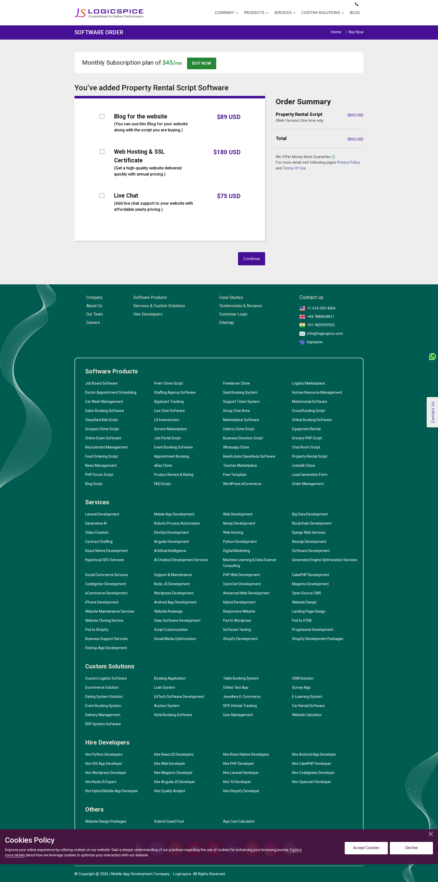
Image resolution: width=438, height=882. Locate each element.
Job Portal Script (167, 438)
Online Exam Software (103, 438)
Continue (251, 259)
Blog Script (93, 484)
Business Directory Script (243, 438)
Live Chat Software (169, 411)
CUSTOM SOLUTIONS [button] (320, 13)
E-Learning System (307, 697)
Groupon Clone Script (102, 429)
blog (355, 13)
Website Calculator (307, 715)
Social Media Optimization (175, 639)
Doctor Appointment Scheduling (110, 392)
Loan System (164, 687)
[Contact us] (356, 4)
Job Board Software (101, 383)
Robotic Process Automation (177, 523)
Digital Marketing (236, 551)
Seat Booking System (240, 392)
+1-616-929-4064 (321, 308)
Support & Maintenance (173, 575)
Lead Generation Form (309, 475)
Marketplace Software (241, 420)
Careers (93, 322)
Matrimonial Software (309, 402)
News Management (101, 465)
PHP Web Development (241, 575)
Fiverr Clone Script (168, 383)
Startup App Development (106, 648)
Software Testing (237, 630)
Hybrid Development (239, 602)
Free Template (234, 475)
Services (97, 502)
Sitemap (226, 322)
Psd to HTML (302, 620)
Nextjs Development (239, 523)
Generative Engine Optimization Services (324, 560)
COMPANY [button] (224, 13)
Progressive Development (312, 630)
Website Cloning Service (104, 620)
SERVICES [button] (282, 13)
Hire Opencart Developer (311, 782)
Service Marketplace (170, 429)
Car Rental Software (308, 706)
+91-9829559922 (321, 325)
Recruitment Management (106, 447)
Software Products (150, 297)
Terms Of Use (294, 168)
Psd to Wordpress (237, 620)
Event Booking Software (173, 447)
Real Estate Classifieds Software (249, 456)
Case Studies (231, 297)
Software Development (311, 551)
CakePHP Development (310, 575)
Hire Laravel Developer (241, 773)
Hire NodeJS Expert (100, 782)
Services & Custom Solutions (159, 305)
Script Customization (171, 630)
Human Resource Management (317, 392)
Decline (411, 848)
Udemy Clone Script (238, 429)
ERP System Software (103, 724)
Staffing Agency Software (175, 392)
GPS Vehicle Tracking (240, 706)
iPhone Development (102, 602)
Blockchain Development (312, 523)
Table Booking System (241, 678)
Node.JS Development (172, 584)
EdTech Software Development (179, 697)
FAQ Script (162, 484)
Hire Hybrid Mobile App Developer (111, 791)
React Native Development (106, 551)
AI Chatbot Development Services (181, 560)
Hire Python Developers (103, 754)
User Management (238, 715)
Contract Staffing (99, 542)
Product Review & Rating (173, 475)
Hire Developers (147, 314)
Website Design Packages (105, 821)
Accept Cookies (366, 848)
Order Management (308, 484)
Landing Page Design (308, 611)
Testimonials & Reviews (240, 305)
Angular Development (171, 542)
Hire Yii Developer (237, 782)
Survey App (301, 687)
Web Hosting (233, 532)
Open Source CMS (306, 593)
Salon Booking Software (104, 411)
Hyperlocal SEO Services (104, 560)
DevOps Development (171, 532)
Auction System (167, 706)
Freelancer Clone (236, 383)
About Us (94, 305)
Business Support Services (106, 639)
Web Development (237, 514)
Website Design (304, 602)
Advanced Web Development (246, 593)
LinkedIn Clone (303, 465)
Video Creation (97, 532)
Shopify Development (240, 639)
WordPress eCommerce (242, 484)
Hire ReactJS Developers (174, 754)
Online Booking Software (312, 420)
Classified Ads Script (101, 420)
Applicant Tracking (169, 402)
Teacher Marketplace (240, 465)
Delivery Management (102, 715)
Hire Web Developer (169, 764)
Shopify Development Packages (317, 639)
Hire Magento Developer (173, 773)
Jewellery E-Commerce (242, 697)
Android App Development (175, 602)
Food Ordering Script (101, 456)
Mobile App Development (174, 514)
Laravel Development (102, 514)
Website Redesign (168, 611)
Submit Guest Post (169, 821)
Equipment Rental (306, 429)
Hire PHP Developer (238, 764)
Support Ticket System (241, 402)
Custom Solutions (109, 666)
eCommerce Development (106, 593)
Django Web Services (308, 532)
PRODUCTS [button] (254, 13)
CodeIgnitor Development (105, 584)
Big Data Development (310, 514)
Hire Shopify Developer (241, 791)
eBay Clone (163, 465)
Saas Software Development (177, 620)
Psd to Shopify (96, 630)
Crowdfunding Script (308, 411)
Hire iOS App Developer (103, 764)
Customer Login (233, 314)
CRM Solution (303, 678)
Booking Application (170, 678)
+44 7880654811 (320, 317)
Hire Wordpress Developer (105, 773)
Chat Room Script (306, 447)
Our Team (94, 314)
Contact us (311, 297)
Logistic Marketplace (308, 383)
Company (94, 297)
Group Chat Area (236, 411)
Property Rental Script (309, 456)
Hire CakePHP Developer (311, 764)
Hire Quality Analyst (169, 791)
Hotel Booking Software (173, 715)
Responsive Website (239, 611)
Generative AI (96, 523)
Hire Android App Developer (314, 754)
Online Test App (235, 687)
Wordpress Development (174, 593)
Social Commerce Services (106, 575)
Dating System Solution (104, 697)
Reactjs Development (309, 542)
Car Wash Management (104, 402)
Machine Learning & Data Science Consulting (249, 563)
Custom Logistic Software (106, 678)
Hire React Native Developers (246, 754)
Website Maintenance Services (109, 611)
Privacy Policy (348, 162)
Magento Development (310, 584)
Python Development (240, 542)
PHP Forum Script (99, 475)
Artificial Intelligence (170, 551)
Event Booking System (103, 706)
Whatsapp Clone (236, 447)
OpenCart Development (242, 584)
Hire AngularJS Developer (174, 782)
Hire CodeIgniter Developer (313, 773)
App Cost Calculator (239, 821)
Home (336, 32)
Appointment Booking (171, 456)
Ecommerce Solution (102, 687)
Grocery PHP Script (307, 438)
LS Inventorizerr (166, 420)
